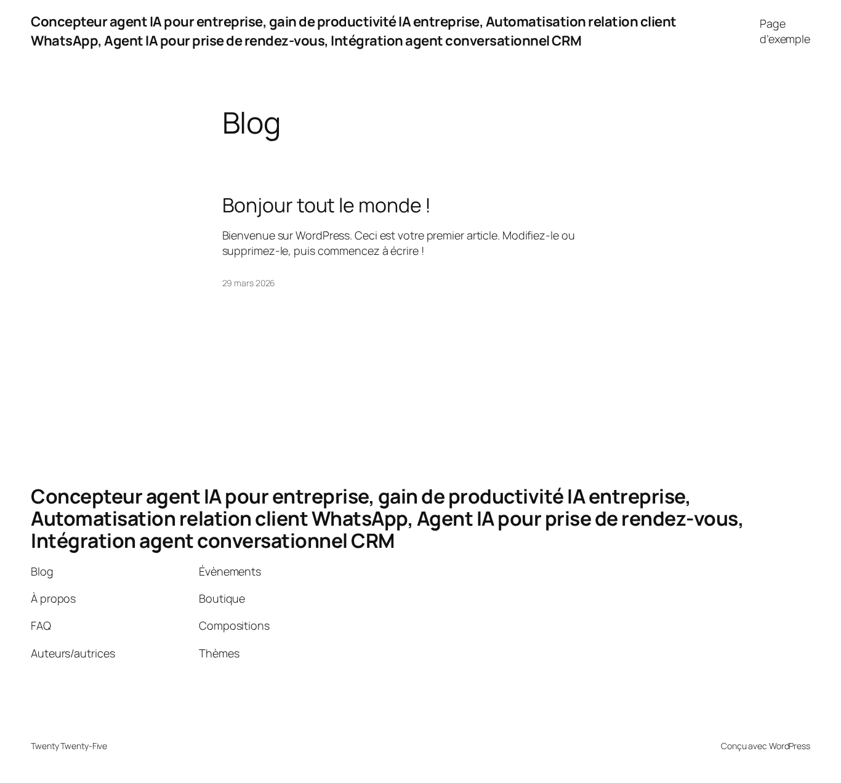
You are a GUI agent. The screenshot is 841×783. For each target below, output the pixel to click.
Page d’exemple (785, 31)
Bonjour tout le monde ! (327, 205)
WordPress (789, 746)
